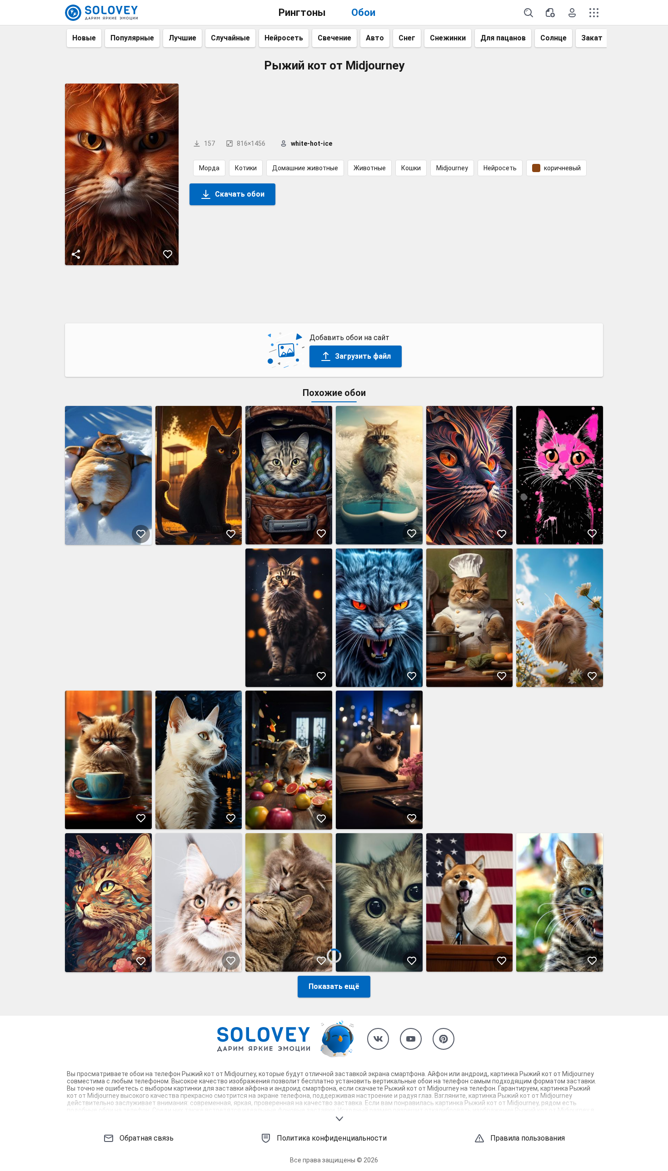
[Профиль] (572, 13)
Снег (407, 38)
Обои (363, 12)
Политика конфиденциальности (332, 1138)
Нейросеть (283, 38)
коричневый (562, 168)
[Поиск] (528, 13)
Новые (84, 38)
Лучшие (182, 38)
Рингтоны (302, 12)
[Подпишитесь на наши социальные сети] (378, 1039)
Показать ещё (334, 986)
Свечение (334, 38)
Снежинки (448, 38)
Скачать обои (239, 194)
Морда (209, 168)
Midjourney (452, 168)
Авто (375, 38)
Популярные (132, 38)
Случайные (230, 38)
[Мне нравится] (168, 254)
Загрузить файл (363, 356)
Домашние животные (305, 168)
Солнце (553, 38)
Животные (370, 168)
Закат (592, 38)
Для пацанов (503, 38)
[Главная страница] (101, 13)
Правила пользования (527, 1138)
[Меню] (594, 13)
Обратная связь (147, 1138)
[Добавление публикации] (550, 13)
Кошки (411, 168)
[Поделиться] (76, 254)
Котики (246, 168)
